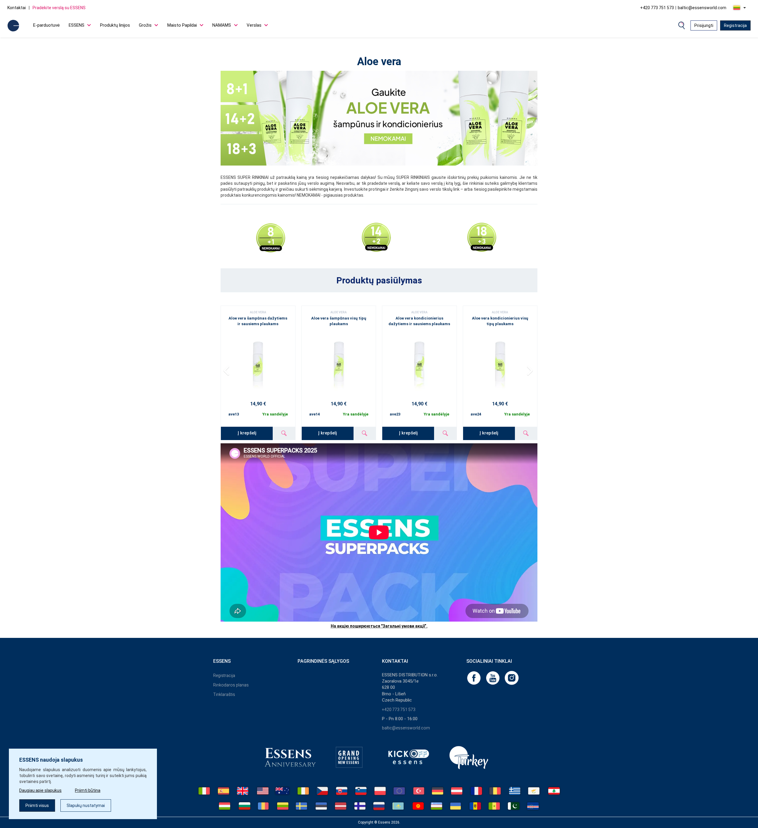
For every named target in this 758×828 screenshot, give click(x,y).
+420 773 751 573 (657, 7)
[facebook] (474, 677)
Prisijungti (703, 25)
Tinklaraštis (224, 694)
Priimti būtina (87, 790)
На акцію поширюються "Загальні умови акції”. (379, 626)
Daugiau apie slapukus (40, 790)
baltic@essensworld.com (702, 7)
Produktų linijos (115, 25)
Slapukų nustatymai (86, 805)
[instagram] (511, 677)
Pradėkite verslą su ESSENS (59, 7)
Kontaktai (16, 7)
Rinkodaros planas (231, 685)
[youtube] (493, 677)
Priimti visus (37, 805)
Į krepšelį (246, 433)
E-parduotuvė (46, 25)
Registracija (735, 25)
